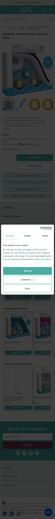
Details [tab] (27, 236)
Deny (27, 288)
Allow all (27, 271)
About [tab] (45, 236)
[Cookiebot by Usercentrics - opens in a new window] (40, 228)
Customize (26, 279)
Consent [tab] (10, 236)
